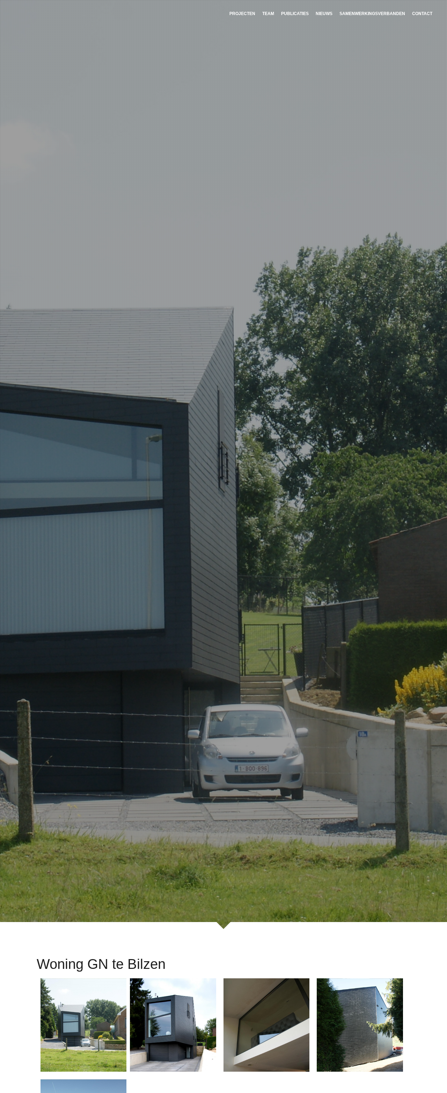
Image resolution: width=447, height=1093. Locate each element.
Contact (422, 13)
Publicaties (295, 13)
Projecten (242, 13)
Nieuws (324, 13)
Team (268, 13)
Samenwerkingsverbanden (372, 13)
